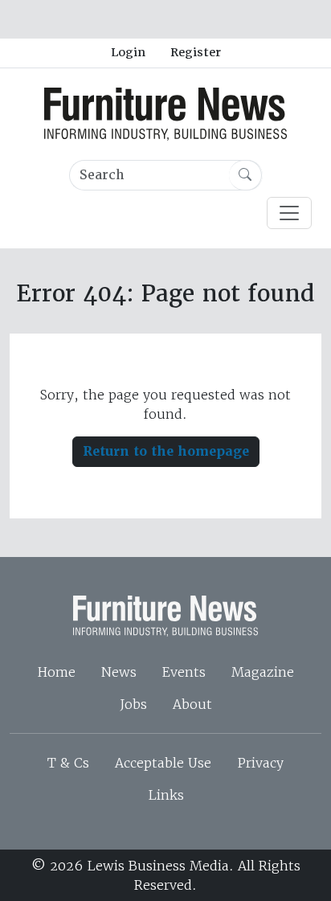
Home (56, 672)
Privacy (260, 763)
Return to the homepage (166, 451)
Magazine (262, 672)
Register (195, 52)
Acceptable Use (163, 763)
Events (184, 672)
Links (166, 795)
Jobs (133, 704)
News (119, 672)
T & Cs (68, 763)
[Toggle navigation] (289, 213)
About (192, 704)
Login (128, 52)
